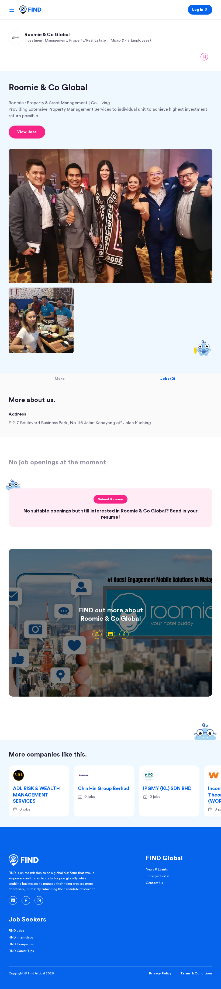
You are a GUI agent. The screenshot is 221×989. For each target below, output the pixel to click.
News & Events (157, 869)
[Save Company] (204, 56)
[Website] (97, 634)
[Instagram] (38, 900)
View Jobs (27, 132)
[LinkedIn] (110, 634)
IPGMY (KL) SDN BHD (167, 788)
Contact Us (154, 883)
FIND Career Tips (21, 951)
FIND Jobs (16, 930)
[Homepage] (30, 9)
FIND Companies (21, 944)
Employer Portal (157, 876)
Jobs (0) (167, 379)
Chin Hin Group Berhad (103, 788)
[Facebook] (124, 634)
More (60, 379)
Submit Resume (110, 499)
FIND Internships (21, 937)
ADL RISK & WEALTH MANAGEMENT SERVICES (36, 795)
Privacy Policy (160, 973)
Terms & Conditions (196, 973)
